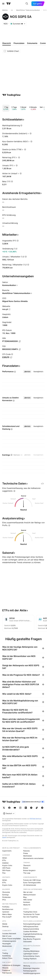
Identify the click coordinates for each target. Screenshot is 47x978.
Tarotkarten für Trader (31, 914)
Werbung (26, 966)
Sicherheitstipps (29, 936)
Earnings (5, 895)
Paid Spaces (7, 973)
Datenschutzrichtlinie (31, 929)
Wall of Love (6, 936)
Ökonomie (6, 892)
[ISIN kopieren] (20, 341)
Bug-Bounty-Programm (32, 939)
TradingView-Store (30, 912)
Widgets (26, 949)
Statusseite (27, 941)
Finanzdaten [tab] (19, 43)
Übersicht (26, 865)
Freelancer (6, 970)
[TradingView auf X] (3, 807)
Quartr (4, 837)
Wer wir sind (27, 892)
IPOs (4, 900)
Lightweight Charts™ (30, 954)
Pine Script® (6, 917)
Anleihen (5, 863)
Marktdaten (27, 856)
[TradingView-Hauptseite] (11, 801)
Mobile (4, 924)
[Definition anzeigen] (21, 125)
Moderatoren (7, 946)
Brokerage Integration (31, 968)
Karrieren (26, 902)
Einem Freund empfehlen (11, 938)
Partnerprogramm (30, 971)
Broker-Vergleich (29, 870)
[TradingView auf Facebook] (9, 807)
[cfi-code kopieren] (11, 357)
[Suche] (27, 3)
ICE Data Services (35, 819)
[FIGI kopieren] (20, 349)
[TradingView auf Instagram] (20, 807)
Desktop (5, 926)
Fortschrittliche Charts (31, 956)
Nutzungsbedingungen (31, 924)
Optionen (5, 912)
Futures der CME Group (32, 880)
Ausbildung (6, 956)
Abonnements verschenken (33, 858)
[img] (22, 24)
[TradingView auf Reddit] (42, 807)
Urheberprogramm (9, 941)
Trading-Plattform (30, 959)
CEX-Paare (6, 868)
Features (26, 851)
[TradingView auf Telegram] (31, 807)
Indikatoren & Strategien (11, 965)
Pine (3, 873)
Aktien (4, 858)
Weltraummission (29, 895)
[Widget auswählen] (42, 483)
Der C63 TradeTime (30, 917)
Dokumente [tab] (32, 43)
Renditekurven (7, 909)
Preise (25, 853)
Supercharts (6, 851)
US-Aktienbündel (29, 885)
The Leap (26, 873)
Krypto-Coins (7, 865)
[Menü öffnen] (3, 3)
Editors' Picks (7, 958)
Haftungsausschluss (30, 926)
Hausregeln (6, 944)
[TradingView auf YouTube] (14, 807)
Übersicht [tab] (6, 43)
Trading (5, 953)
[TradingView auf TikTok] (36, 807)
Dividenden (6, 897)
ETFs (4, 860)
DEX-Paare (6, 870)
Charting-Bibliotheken (31, 951)
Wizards (5, 968)
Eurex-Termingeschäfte (32, 883)
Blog (25, 897)
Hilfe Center (27, 900)
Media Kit (26, 905)
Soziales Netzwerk (9, 933)
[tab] (27, 371)
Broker (25, 868)
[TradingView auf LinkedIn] (25, 807)
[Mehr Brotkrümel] (12, 10)
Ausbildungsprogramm (31, 973)
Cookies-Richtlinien (30, 931)
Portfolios (5, 907)
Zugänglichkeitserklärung (32, 934)
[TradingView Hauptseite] (9, 3)
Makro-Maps (7, 914)
